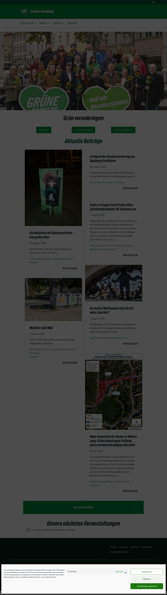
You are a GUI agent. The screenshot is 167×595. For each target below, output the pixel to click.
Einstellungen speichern (147, 586)
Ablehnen (147, 579)
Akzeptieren (147, 572)
